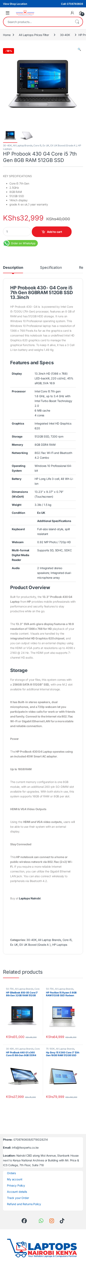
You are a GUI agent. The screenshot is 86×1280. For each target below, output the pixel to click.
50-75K (10, 988)
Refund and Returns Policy (24, 1204)
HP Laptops (59, 944)
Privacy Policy (16, 1185)
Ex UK (46, 145)
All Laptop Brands (22, 145)
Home (6, 35)
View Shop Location (15, 3)
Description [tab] (13, 268)
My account (14, 1179)
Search (77, 21)
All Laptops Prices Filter (34, 35)
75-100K (50, 1048)
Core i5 (37, 145)
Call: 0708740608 (72, 3)
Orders (11, 1173)
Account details (17, 1191)
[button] (79, 49)
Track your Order (18, 1198)
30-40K (65, 35)
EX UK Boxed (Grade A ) (63, 145)
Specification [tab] (51, 268)
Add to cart (54, 231)
